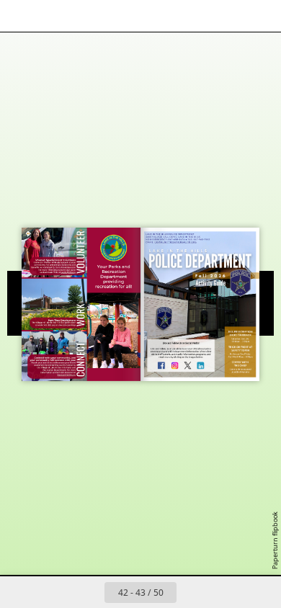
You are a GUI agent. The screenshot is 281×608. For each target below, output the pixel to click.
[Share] (229, 16)
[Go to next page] (192, 592)
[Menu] (20, 16)
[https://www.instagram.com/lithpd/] (175, 365)
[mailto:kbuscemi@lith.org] (67, 375)
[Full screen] (261, 16)
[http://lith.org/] (51, 324)
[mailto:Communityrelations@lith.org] (176, 242)
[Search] (52, 16)
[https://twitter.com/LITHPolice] (188, 365)
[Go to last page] (224, 592)
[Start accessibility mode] (83, 16)
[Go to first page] (57, 592)
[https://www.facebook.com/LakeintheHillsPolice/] (161, 365)
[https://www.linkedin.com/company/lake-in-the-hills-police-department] (200, 365)
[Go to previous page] (88, 592)
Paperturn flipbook (275, 540)
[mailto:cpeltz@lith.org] (68, 272)
